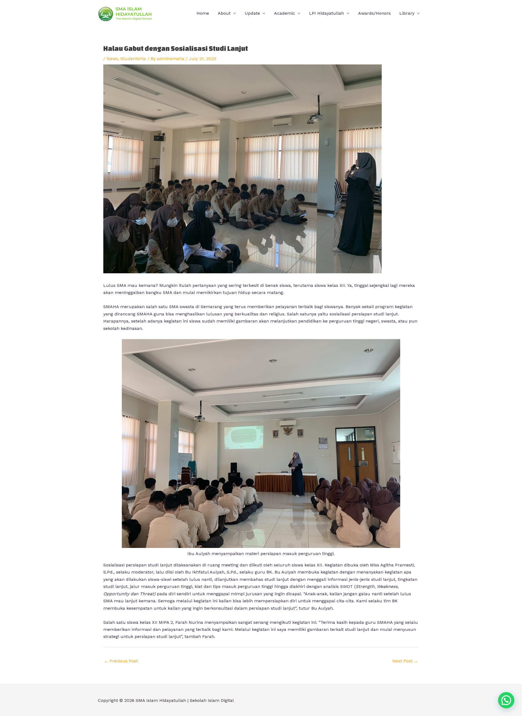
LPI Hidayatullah (326, 13)
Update (252, 13)
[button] (506, 700)
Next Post (405, 661)
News (112, 58)
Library (406, 13)
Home (203, 13)
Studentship (133, 58)
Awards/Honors (374, 13)
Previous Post (121, 661)
